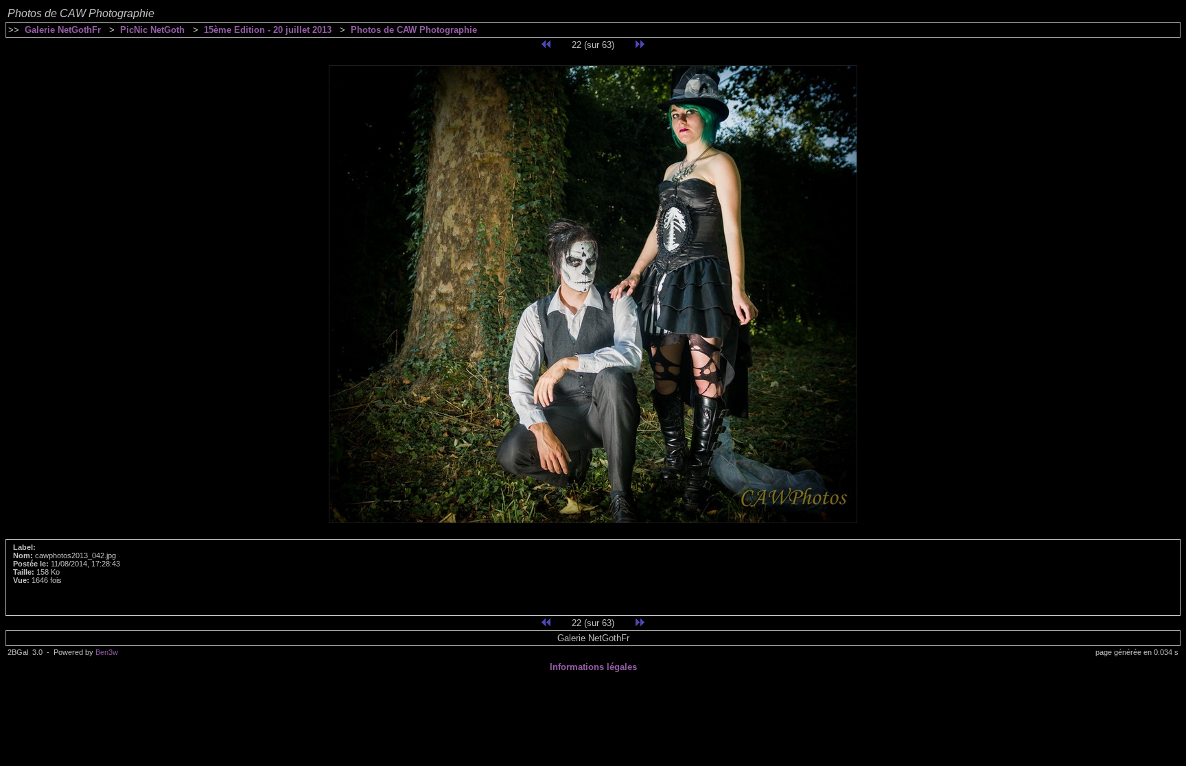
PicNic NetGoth (152, 30)
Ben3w (106, 652)
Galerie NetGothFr (63, 30)
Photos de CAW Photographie (414, 30)
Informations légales (593, 667)
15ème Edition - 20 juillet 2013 (268, 30)
